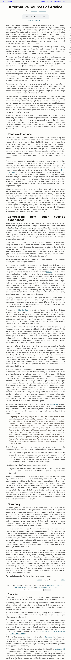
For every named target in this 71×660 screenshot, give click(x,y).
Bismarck (48, 637)
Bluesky (50, 1)
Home (4, 1)
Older (63, 580)
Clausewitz (54, 404)
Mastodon (57, 1)
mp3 (36, 20)
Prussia (49, 272)
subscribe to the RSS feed (23, 587)
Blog (10, 1)
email (43, 1)
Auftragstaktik (60, 649)
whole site (34, 11)
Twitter (65, 1)
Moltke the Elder (22, 310)
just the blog (42, 11)
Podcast (31, 20)
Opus (41, 20)
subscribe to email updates (46, 587)
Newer (39, 580)
